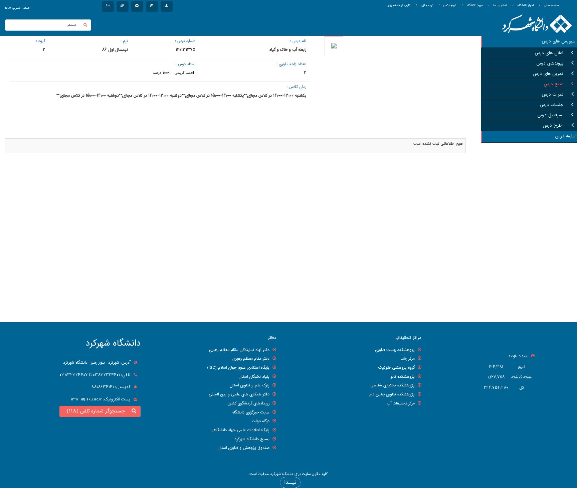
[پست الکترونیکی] (137, 6)
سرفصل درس (550, 115)
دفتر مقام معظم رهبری (250, 358)
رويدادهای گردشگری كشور (248, 403)
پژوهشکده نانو (402, 376)
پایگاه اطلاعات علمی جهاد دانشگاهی (239, 430)
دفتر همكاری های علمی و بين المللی (239, 394)
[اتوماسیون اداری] (122, 6)
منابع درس (553, 84)
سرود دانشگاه (474, 5)
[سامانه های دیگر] (166, 6)
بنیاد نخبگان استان (253, 376)
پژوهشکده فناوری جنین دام (392, 394)
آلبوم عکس (449, 5)
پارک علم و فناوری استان (249, 385)
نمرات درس (552, 95)
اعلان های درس (549, 53)
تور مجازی (426, 5)
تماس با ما (499, 5)
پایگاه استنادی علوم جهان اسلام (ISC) (238, 367)
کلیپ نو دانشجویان (398, 5)
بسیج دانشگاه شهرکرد (251, 439)
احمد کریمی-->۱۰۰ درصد (173, 73)
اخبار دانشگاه (525, 5)
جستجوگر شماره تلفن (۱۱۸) (97, 411)
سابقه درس (565, 136)
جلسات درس (551, 105)
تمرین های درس (548, 74)
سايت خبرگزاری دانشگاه (250, 412)
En (108, 5)
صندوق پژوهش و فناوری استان (243, 448)
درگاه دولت (260, 421)
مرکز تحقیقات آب (401, 403)
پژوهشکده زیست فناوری (395, 350)
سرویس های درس (558, 41)
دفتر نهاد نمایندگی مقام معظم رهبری (239, 350)
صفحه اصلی (551, 5)
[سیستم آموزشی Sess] (152, 6)
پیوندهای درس (550, 63)
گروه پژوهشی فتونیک (396, 367)
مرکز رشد (408, 358)
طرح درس (553, 126)
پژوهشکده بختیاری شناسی (392, 385)
